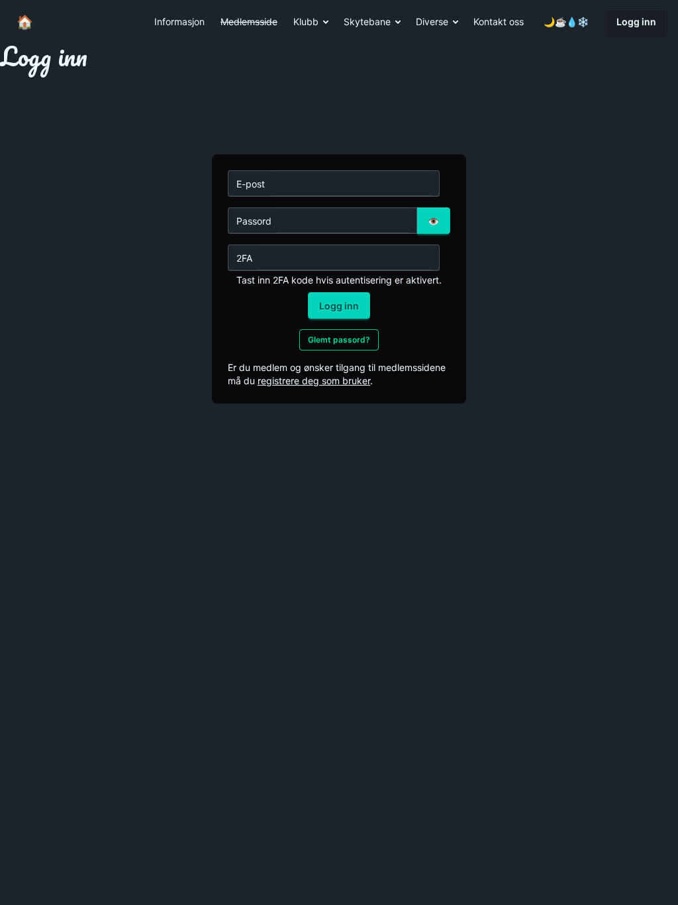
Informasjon (179, 21)
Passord (253, 221)
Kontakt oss (498, 21)
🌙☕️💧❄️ (566, 21)
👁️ (433, 221)
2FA (244, 258)
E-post (250, 183)
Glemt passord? (339, 340)
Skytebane (367, 21)
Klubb (305, 21)
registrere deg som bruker (314, 380)
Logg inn (636, 21)
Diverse (432, 21)
